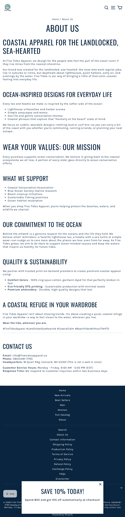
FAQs (62, 473)
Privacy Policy (62, 459)
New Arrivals (62, 395)
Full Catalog (62, 414)
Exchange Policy (62, 469)
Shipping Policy (62, 444)
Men (62, 405)
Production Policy (62, 449)
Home (55, 19)
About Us (62, 434)
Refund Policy (62, 464)
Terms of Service (62, 454)
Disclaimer (62, 478)
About (62, 419)
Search (62, 429)
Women (62, 409)
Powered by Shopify (62, 514)
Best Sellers (62, 400)
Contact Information (62, 439)
